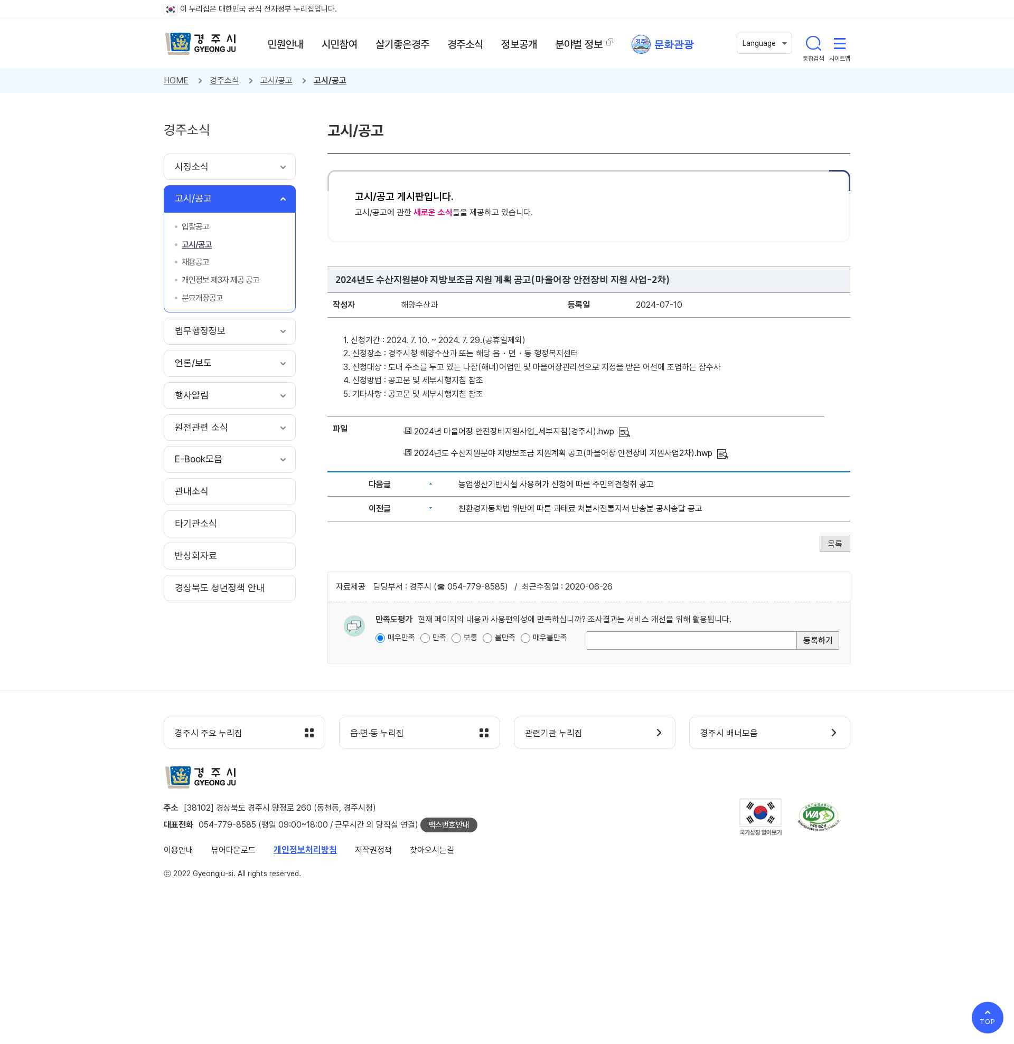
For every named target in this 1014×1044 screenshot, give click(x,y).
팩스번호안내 (449, 825)
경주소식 (224, 80)
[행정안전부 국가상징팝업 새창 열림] (760, 817)
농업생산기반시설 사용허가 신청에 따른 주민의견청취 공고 (556, 484)
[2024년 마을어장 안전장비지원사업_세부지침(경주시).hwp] (624, 431)
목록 (835, 544)
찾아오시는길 (432, 850)
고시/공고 (276, 80)
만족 (439, 637)
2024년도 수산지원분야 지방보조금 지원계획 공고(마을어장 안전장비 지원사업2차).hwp (563, 453)
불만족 (505, 637)
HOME (176, 80)
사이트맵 (839, 43)
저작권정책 (373, 850)
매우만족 (401, 637)
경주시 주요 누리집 (208, 733)
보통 (470, 637)
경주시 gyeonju (201, 44)
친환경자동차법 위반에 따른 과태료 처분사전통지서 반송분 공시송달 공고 (580, 509)
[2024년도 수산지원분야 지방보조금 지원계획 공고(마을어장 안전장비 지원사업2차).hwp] (722, 453)
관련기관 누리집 (554, 733)
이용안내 (178, 850)
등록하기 (818, 640)
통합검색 (813, 43)
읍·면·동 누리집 (377, 733)
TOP (988, 1022)
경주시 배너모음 (729, 733)
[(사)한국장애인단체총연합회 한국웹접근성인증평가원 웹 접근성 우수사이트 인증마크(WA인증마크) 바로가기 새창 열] (818, 816)
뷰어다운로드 (233, 850)
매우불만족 (550, 637)
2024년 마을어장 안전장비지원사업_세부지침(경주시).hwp (514, 431)
